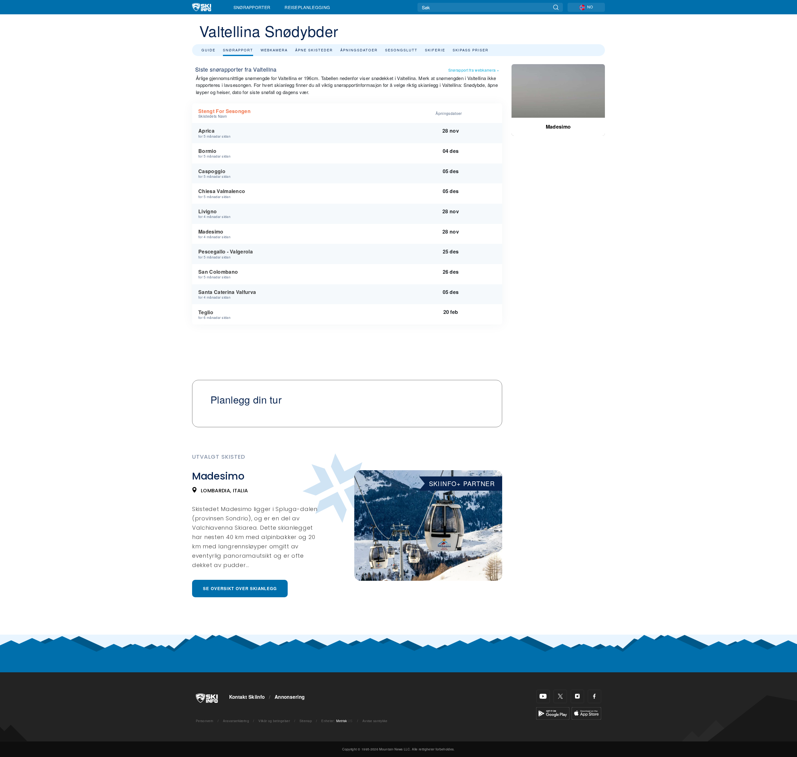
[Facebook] (594, 696)
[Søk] (556, 7)
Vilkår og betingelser (274, 720)
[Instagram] (577, 696)
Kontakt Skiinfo (247, 696)
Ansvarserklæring (236, 720)
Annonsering (290, 696)
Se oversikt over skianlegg (240, 588)
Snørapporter (252, 7)
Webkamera (274, 49)
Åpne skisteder (314, 49)
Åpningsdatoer (359, 49)
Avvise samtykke (375, 720)
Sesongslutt (401, 49)
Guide (208, 49)
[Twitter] (560, 696)
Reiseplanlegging (307, 7)
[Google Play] (552, 712)
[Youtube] (543, 696)
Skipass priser (470, 49)
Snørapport (238, 49)
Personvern (204, 720)
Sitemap (305, 720)
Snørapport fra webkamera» (473, 70)
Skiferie (435, 49)
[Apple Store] (586, 712)
